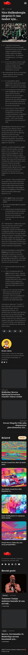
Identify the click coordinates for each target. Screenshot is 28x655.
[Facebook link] (2, 362)
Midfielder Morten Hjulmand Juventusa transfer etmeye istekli (12, 394)
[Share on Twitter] (4, 331)
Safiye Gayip (6, 606)
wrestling (5, 595)
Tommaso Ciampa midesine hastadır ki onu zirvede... (13, 601)
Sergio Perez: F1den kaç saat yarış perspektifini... (12, 543)
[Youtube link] (19, 564)
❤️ (25, 649)
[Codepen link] (9, 564)
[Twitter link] (4, 362)
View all (21, 438)
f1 (3, 9)
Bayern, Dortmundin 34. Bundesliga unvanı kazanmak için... (13, 636)
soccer (4, 631)
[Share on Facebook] (9, 331)
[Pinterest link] (12, 564)
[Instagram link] (6, 362)
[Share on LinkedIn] (20, 331)
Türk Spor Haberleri (11, 649)
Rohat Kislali (6, 641)
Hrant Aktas (7, 351)
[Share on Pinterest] (15, 331)
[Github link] (16, 564)
